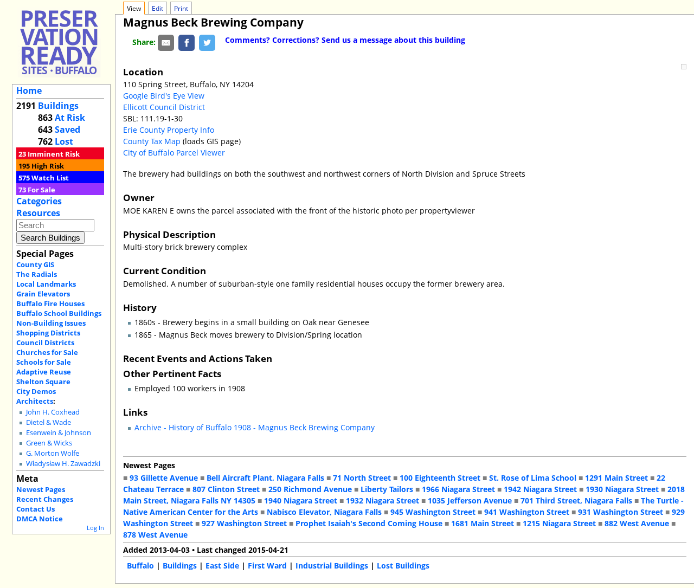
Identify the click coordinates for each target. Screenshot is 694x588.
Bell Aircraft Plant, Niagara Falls (265, 478)
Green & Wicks (49, 443)
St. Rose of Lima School (532, 478)
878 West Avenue (155, 534)
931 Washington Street (620, 512)
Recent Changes (44, 499)
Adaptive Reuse (43, 372)
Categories (39, 201)
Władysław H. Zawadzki (63, 463)
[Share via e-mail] (166, 42)
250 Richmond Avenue (310, 489)
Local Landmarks (46, 284)
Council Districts (45, 342)
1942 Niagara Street (540, 489)
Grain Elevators (43, 294)
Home (29, 90)
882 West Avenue (637, 523)
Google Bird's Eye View (163, 96)
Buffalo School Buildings (58, 313)
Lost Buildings (403, 565)
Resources (38, 213)
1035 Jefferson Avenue (470, 500)
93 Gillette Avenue (164, 478)
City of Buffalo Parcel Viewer (174, 152)
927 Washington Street (244, 523)
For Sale (41, 190)
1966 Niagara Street (458, 489)
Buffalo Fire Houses (50, 303)
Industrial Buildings (331, 565)
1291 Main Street (616, 478)
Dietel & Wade (48, 422)
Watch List (50, 178)
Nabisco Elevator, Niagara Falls (324, 512)
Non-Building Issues (51, 323)
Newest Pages (40, 489)
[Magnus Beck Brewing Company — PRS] (59, 42)
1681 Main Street (482, 523)
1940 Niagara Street (300, 500)
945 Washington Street (432, 512)
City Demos (36, 391)
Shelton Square (43, 381)
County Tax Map (152, 141)
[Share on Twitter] (207, 42)
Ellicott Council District (164, 107)
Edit (157, 8)
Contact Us (35, 509)
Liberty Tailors (387, 489)
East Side (222, 565)
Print (181, 8)
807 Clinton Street (226, 489)
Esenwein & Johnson (58, 432)
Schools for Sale (43, 362)
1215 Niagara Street (559, 523)
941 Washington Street (526, 512)
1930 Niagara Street (622, 489)
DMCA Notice (39, 519)
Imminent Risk (54, 154)
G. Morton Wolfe (52, 453)
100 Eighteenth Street (440, 478)
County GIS (35, 264)
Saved (67, 129)
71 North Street (362, 478)
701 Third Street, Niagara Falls (576, 500)
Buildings (58, 106)
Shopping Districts (48, 333)
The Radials (36, 274)
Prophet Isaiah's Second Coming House (368, 523)
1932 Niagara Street (382, 500)
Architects (34, 401)
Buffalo (140, 565)
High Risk (47, 166)
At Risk (70, 118)
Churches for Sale (47, 352)
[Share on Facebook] (186, 42)
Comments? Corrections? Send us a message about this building (345, 40)
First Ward (267, 565)
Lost (64, 141)
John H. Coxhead (53, 412)
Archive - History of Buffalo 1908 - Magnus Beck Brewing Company (254, 427)
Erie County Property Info (168, 130)
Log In (95, 528)
